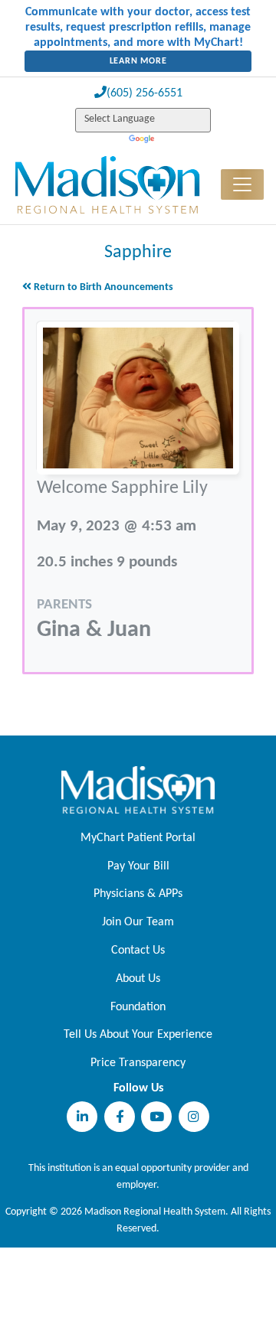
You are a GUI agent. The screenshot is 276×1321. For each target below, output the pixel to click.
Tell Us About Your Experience (138, 1035)
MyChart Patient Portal (138, 838)
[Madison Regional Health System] (138, 790)
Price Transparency (138, 1063)
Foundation (138, 1007)
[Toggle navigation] (242, 184)
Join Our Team (138, 922)
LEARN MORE (138, 61)
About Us (138, 979)
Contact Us (138, 950)
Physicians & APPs (138, 894)
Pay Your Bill (138, 866)
